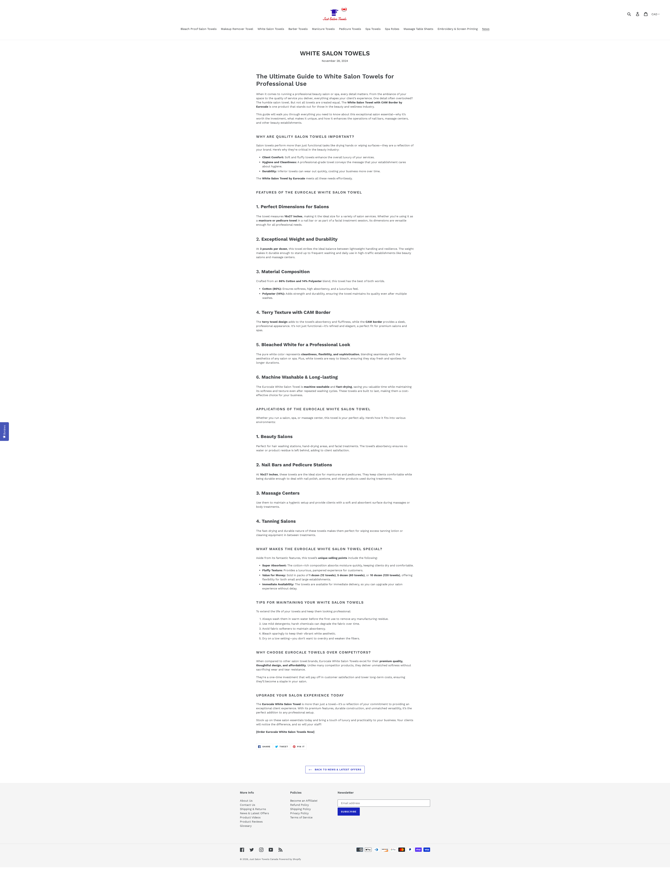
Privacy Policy (299, 813)
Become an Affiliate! (303, 800)
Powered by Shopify (290, 859)
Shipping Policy (300, 809)
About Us (246, 800)
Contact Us (247, 805)
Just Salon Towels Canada (263, 859)
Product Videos (250, 817)
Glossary (246, 825)
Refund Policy (299, 805)
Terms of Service (301, 817)
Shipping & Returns (253, 809)
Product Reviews (251, 821)
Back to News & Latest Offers (337, 769)
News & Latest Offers (254, 813)
